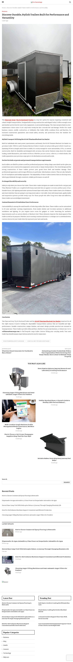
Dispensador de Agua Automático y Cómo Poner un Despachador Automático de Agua (29, 500)
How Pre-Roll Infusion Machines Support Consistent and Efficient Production (27, 510)
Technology (7, 653)
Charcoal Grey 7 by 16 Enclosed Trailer (38, 341)
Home (4, 7)
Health (5, 645)
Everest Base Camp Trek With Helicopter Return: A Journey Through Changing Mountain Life (31, 505)
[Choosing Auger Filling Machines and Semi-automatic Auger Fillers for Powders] (19, 379)
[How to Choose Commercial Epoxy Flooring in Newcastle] (7, 532)
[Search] (70, 2)
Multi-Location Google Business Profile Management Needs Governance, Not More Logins (19, 426)
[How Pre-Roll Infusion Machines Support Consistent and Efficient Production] (7, 560)
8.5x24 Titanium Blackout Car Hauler (13, 341)
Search (4, 479)
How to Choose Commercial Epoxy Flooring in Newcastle (20, 495)
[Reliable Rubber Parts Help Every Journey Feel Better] (54, 444)
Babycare (6, 657)
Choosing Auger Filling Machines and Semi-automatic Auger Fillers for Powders (27, 515)
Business (6, 637)
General (5, 649)
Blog (4, 641)
